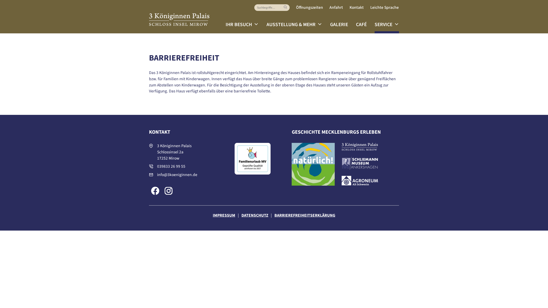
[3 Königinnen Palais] (179, 17)
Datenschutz (254, 215)
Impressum (224, 215)
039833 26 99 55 (171, 166)
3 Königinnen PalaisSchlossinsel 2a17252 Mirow (174, 152)
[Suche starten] (285, 7)
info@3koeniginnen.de (177, 175)
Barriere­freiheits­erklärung (304, 215)
